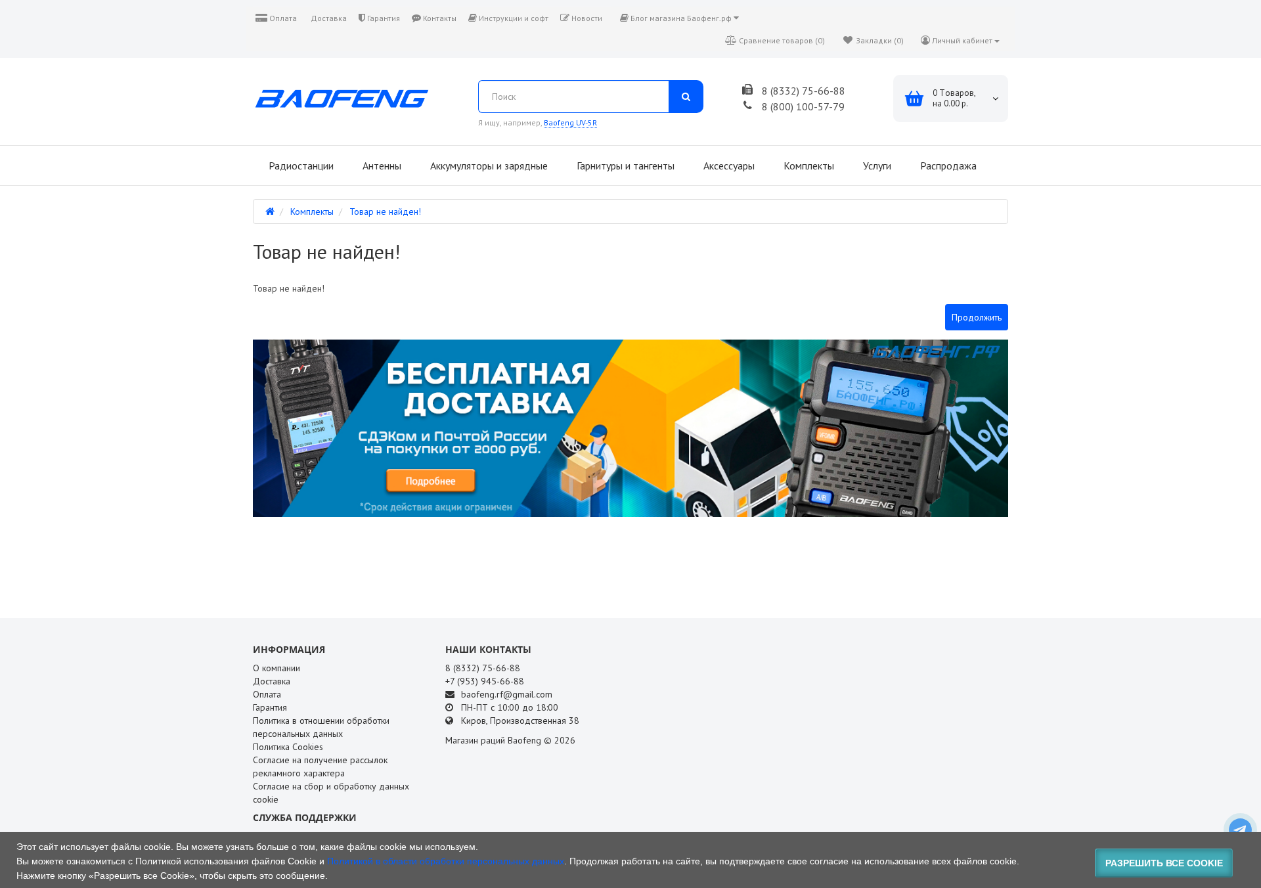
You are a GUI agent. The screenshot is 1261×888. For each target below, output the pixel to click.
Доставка (328, 18)
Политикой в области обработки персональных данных (445, 861)
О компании (276, 668)
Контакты (438, 18)
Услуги (875, 165)
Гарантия (382, 18)
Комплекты (807, 165)
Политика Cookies (288, 747)
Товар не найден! (385, 211)
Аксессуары (728, 165)
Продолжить (977, 317)
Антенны (380, 165)
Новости (585, 18)
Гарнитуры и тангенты (624, 165)
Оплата (282, 18)
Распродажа (947, 165)
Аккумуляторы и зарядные (488, 165)
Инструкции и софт (512, 18)
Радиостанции (300, 165)
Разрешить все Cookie (1164, 863)
